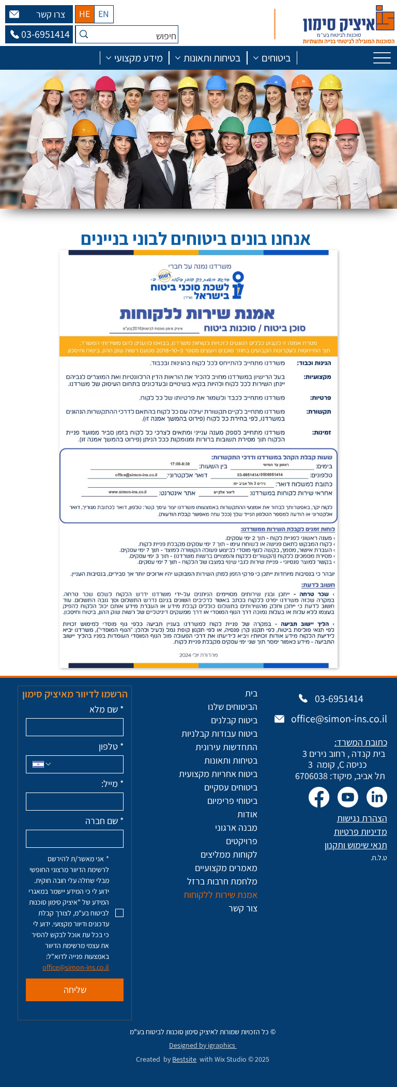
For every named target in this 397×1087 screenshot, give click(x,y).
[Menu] (382, 58)
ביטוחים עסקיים (230, 787)
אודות (247, 814)
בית (251, 693)
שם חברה (104, 821)
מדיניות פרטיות (360, 831)
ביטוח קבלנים (234, 720)
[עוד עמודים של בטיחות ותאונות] (177, 57)
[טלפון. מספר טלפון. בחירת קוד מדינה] (42, 764)
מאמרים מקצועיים (226, 868)
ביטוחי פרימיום (232, 800)
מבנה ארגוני (236, 827)
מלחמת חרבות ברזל (222, 881)
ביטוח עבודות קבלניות (219, 733)
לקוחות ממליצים (229, 854)
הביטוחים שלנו (232, 706)
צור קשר (242, 908)
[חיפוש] (83, 34)
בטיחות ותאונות (230, 760)
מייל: (112, 783)
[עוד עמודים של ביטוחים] (255, 57)
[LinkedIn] (377, 797)
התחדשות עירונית (226, 747)
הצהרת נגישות (362, 818)
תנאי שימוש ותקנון (356, 845)
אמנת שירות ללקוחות (220, 894)
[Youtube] (348, 797)
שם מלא (106, 709)
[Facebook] (319, 797)
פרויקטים (241, 841)
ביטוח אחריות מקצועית (218, 774)
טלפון (111, 746)
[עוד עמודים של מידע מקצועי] (108, 57)
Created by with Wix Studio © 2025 (202, 1059)
